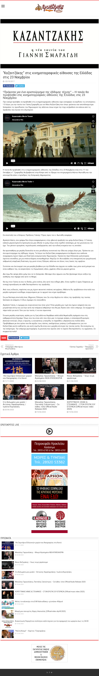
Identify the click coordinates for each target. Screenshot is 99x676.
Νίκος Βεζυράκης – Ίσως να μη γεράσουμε (31, 562)
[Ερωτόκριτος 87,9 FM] (49, 8)
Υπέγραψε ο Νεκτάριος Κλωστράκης (14, 347)
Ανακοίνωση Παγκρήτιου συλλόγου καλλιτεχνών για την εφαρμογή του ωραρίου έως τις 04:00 (51, 621)
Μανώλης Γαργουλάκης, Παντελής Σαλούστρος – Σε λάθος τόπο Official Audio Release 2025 (47, 405)
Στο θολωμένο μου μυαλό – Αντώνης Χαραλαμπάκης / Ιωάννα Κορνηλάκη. (15, 404)
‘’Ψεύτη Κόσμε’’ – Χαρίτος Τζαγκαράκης (30, 631)
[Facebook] (49, 672)
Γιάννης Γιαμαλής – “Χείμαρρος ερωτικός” (82, 347)
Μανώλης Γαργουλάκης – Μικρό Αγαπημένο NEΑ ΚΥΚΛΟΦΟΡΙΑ (49, 377)
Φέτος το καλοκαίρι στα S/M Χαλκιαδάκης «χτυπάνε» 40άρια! (39, 601)
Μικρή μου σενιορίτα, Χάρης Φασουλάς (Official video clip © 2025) (40, 611)
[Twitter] (52, 672)
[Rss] (47, 672)
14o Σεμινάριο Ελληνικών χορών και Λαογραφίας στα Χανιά (17, 377)
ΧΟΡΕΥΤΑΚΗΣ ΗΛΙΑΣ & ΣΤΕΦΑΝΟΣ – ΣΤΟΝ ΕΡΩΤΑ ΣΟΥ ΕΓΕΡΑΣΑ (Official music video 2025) (81, 405)
